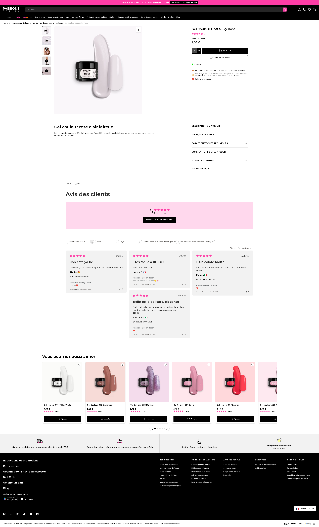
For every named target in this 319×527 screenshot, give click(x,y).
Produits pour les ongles (200, 464)
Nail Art (162, 478)
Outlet (170, 17)
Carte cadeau (12, 466)
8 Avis (57, 411)
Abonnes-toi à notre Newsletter (24, 471)
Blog (178, 17)
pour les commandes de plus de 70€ (49, 447)
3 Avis (187, 411)
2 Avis (143, 411)
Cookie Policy (292, 464)
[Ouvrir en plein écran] (138, 29)
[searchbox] (77, 242)
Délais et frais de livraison (200, 471)
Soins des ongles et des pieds (153, 17)
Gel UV (35, 23)
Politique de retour (198, 478)
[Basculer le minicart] (314, 9)
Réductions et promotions (20, 460)
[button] (152, 428)
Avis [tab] (68, 183)
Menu (9, 17)
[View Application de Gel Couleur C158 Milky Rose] (46, 60)
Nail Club (9, 477)
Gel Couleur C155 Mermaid (142, 405)
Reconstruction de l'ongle (58, 17)
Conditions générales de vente (298, 475)
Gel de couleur (45, 23)
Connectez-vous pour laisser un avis (159, 220)
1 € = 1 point (279, 448)
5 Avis (273, 411)
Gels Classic (58, 23)
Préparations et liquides (97, 17)
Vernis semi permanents (169, 464)
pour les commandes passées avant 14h (132, 447)
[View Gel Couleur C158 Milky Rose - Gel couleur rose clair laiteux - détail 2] (46, 40)
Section (185, 447)
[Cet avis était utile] (120, 289)
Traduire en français (80, 276)
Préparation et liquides (168, 475)
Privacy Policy (292, 468)
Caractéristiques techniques (210, 143)
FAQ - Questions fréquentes (201, 482)
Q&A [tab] (77, 183)
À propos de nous (230, 464)
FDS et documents (203, 160)
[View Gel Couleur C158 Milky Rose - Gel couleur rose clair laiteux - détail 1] (46, 50)
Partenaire (227, 475)
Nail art (112, 17)
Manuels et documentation (265, 464)
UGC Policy (291, 471)
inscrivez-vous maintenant (184, 2)
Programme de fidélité (279, 446)
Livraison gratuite (21, 447)
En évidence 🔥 (22, 17)
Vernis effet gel (78, 17)
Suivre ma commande (199, 475)
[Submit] (284, 9)
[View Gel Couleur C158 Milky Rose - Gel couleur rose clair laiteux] (46, 30)
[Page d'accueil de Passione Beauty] (11, 9)
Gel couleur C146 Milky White (57, 405)
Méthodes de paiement (200, 468)
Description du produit (206, 126)
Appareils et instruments (128, 17)
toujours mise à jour (206, 447)
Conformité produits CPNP (297, 478)
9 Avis (100, 411)
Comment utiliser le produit (209, 152)
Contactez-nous (229, 468)
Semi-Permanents (37, 17)
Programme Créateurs (231, 471)
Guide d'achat (260, 468)
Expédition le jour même (99, 447)
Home (5, 23)
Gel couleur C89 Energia (228, 405)
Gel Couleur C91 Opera (183, 405)
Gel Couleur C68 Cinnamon (99, 405)
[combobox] (156, 9)
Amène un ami (13, 482)
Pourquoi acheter (203, 134)
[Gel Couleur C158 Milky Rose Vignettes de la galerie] (46, 50)
